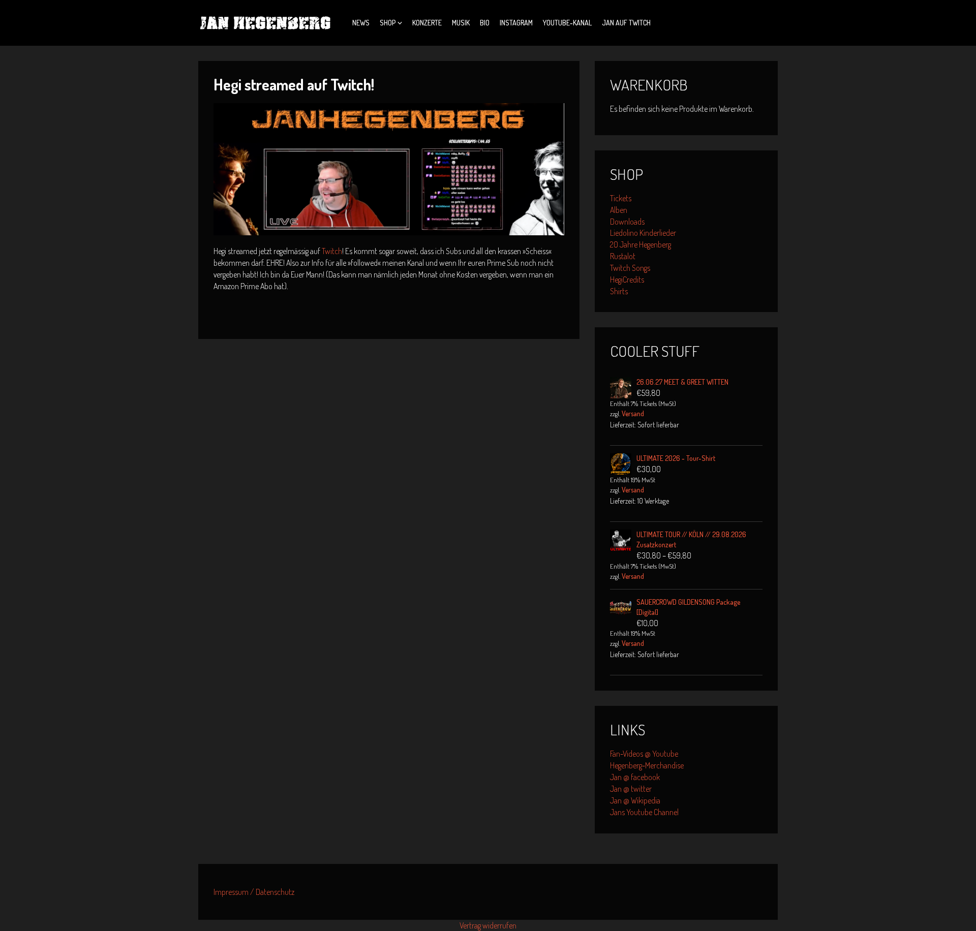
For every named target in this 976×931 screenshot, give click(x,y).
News (361, 22)
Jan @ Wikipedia (635, 800)
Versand (633, 413)
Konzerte (427, 22)
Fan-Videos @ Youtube (644, 754)
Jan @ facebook (635, 777)
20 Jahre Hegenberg (640, 244)
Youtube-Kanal (567, 22)
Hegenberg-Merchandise (647, 765)
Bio (485, 22)
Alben (618, 210)
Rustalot (622, 256)
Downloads (627, 221)
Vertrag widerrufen (488, 925)
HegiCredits (627, 279)
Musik (461, 22)
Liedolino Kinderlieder (643, 233)
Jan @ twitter (631, 789)
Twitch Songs (630, 268)
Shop (387, 22)
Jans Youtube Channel (644, 812)
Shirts (619, 291)
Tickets (620, 198)
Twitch (332, 251)
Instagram (516, 22)
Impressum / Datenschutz (254, 892)
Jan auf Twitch (626, 22)
